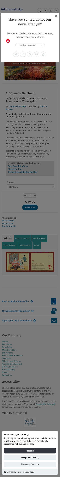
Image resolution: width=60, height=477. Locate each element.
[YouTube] (43, 54)
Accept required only (30, 457)
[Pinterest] (30, 54)
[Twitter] (16, 54)
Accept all (30, 451)
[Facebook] (23, 54)
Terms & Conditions (25, 472)
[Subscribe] (41, 45)
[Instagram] (36, 54)
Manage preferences (30, 464)
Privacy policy (10, 472)
